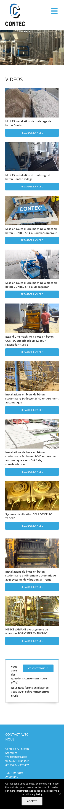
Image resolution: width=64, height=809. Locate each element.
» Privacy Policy (33, 794)
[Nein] (59, 794)
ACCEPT (32, 801)
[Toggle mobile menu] (55, 11)
